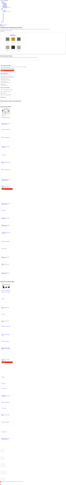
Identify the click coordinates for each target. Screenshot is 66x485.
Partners (2, 451)
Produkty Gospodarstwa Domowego (6, 241)
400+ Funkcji (3, 2)
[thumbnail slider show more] (0, 103)
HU (3, 20)
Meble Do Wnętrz (4, 115)
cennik (2, 8)
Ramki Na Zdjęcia (4, 210)
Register (2, 22)
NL (3, 14)
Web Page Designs (4, 478)
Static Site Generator (4, 473)
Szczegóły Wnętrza (6, 137)
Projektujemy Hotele (6, 117)
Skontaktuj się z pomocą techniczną (6, 11)
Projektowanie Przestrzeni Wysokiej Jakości (5, 225)
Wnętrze (7, 30)
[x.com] (0, 483)
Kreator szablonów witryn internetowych (7, 57)
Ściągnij (2, 1)
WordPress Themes (5, 4)
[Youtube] (0, 482)
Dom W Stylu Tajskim (4, 248)
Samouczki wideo (4, 10)
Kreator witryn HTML (5, 6)
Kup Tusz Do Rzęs (6, 402)
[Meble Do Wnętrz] (6, 114)
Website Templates (5, 3)
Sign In (2, 21)
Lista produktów (10, 30)
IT (3, 15)
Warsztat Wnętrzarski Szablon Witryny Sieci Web (6, 180)
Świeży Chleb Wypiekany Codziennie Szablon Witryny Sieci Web (6, 348)
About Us (3, 450)
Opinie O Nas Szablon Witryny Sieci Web (6, 273)
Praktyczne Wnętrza (6, 169)
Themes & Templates (4, 461)
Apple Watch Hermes (6, 326)
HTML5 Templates (4, 466)
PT (3, 17)
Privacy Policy (3, 449)
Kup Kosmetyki (5, 341)
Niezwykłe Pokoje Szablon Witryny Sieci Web (5, 438)
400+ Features (3, 457)
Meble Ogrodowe (4, 383)
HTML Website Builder (4, 471)
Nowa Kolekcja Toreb (6, 290)
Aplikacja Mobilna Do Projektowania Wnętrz (6, 124)
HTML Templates (4, 5)
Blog (2, 9)
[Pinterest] (0, 484)
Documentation (3, 458)
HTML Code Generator (4, 474)
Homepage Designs (4, 479)
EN (3, 13)
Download (3, 456)
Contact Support (3, 452)
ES (3, 16)
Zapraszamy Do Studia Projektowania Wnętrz (6, 204)
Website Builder (3, 470)
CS (3, 19)
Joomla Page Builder (5, 7)
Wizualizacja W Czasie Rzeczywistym (6, 129)
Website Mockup (3, 480)
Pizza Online (3, 298)
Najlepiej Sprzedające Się (4, 388)
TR (3, 18)
